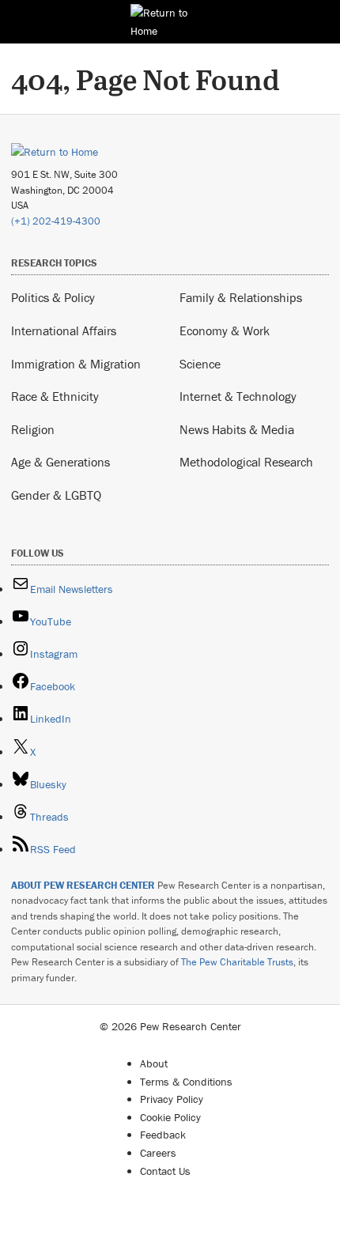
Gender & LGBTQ (56, 495)
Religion (33, 429)
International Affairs (63, 330)
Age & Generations (60, 462)
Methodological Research (246, 462)
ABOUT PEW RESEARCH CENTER (83, 885)
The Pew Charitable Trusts (237, 962)
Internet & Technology (238, 396)
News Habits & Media (236, 429)
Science (200, 364)
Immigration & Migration (76, 364)
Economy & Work (224, 330)
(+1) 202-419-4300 (55, 221)
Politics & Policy (53, 297)
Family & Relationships (240, 297)
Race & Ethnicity (55, 396)
